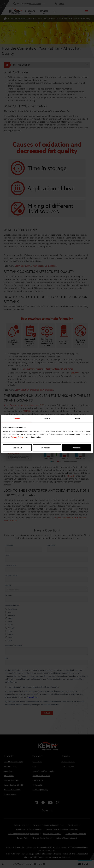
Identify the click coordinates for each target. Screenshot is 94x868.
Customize (45, 448)
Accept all (77, 448)
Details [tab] (47, 418)
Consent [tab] (16, 418)
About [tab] (77, 418)
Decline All (17, 448)
